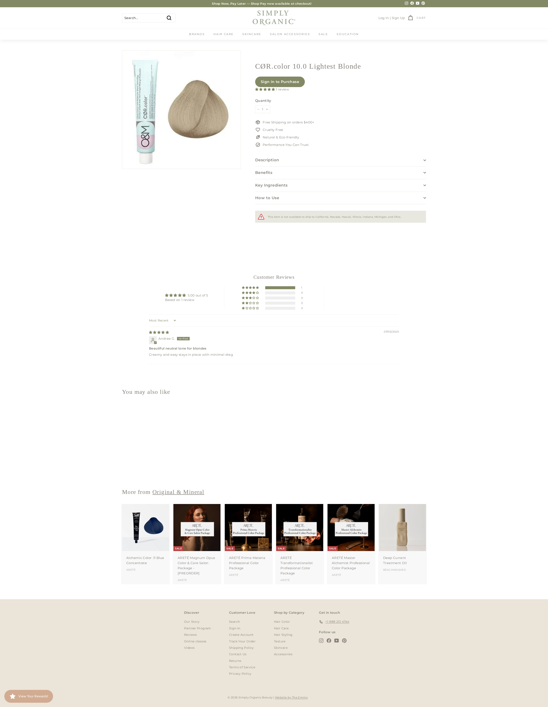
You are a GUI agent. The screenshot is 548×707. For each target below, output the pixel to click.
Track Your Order (242, 641)
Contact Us (238, 654)
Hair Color (282, 622)
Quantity (263, 101)
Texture (280, 641)
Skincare (251, 34)
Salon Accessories (290, 34)
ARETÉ (131, 569)
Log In (383, 18)
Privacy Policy (240, 674)
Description (267, 160)
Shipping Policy (241, 648)
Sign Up (398, 18)
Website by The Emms (291, 697)
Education (348, 34)
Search (234, 622)
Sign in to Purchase (280, 82)
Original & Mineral (178, 492)
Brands (197, 34)
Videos (189, 648)
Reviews (190, 635)
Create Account (241, 635)
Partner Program (197, 628)
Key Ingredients (271, 185)
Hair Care (223, 34)
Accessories (283, 654)
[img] (159, 332)
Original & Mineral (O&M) (142, 469)
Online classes (195, 641)
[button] (265, 89)
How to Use (267, 198)
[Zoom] (181, 110)
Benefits (264, 172)
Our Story (192, 622)
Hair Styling (283, 635)
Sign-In (234, 628)
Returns (235, 661)
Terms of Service (242, 667)
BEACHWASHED (394, 569)
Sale (323, 34)
